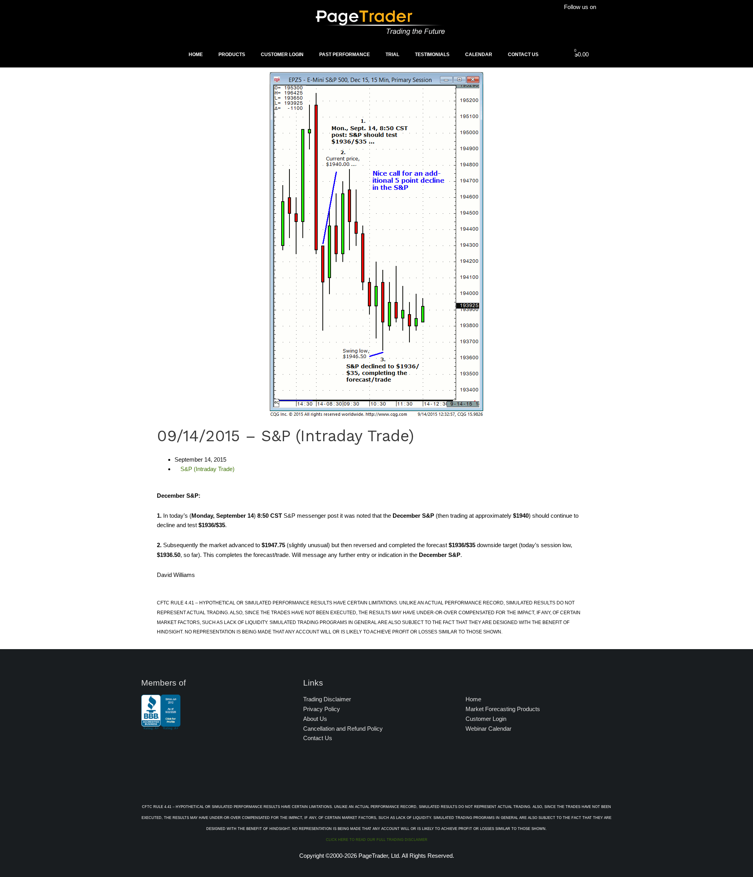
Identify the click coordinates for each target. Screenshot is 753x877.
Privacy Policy (321, 709)
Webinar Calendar (488, 728)
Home (196, 54)
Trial (392, 54)
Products (231, 54)
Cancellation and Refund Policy (343, 728)
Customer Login (282, 54)
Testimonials (432, 54)
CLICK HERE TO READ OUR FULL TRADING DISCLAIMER (376, 840)
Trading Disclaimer (327, 699)
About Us (315, 718)
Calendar (478, 54)
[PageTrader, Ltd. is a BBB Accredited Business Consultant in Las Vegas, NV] (160, 726)
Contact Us (523, 54)
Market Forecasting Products (503, 709)
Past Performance (344, 54)
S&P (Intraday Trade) (207, 469)
